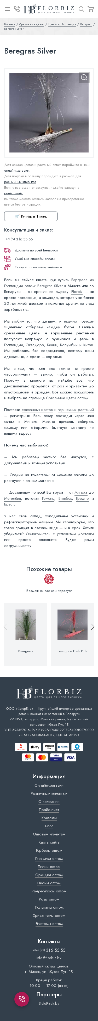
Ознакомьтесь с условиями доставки (60, 534)
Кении (52, 345)
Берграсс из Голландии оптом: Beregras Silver (49, 283)
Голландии (13, 345)
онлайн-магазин (16, 170)
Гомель (48, 498)
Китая (88, 345)
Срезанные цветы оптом (67, 398)
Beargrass (25, 651)
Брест (9, 504)
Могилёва (12, 498)
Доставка (22, 250)
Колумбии (69, 345)
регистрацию (13, 193)
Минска (81, 492)
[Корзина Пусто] (91, 9)
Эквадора (35, 345)
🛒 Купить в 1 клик (31, 216)
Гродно (82, 498)
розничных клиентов (20, 181)
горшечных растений (76, 410)
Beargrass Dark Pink (72, 651)
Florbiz (77, 291)
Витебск (65, 498)
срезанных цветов (37, 410)
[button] (90, 634)
